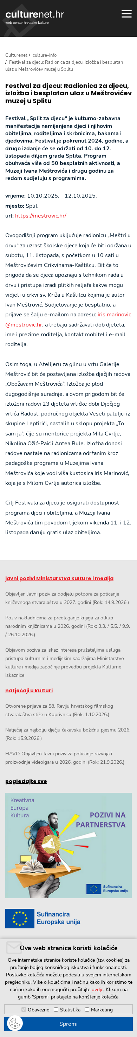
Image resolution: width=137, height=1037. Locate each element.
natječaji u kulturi (29, 690)
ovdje (97, 989)
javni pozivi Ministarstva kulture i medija (59, 578)
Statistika (70, 1010)
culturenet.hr (34, 17)
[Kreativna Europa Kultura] (68, 846)
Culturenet (16, 55)
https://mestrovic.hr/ (40, 216)
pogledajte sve (26, 781)
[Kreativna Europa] (68, 918)
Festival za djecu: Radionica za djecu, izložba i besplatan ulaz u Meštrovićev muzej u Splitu (68, 93)
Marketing (102, 1010)
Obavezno (39, 1010)
